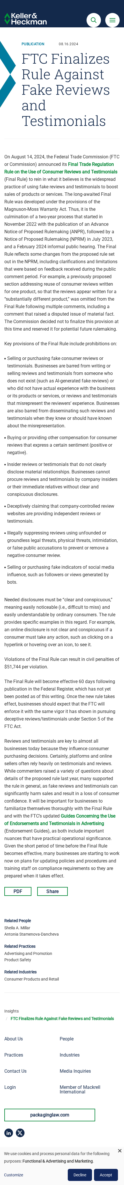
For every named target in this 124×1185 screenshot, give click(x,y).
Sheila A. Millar (17, 928)
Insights (11, 1011)
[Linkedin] (8, 1133)
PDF (18, 891)
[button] (94, 20)
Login (10, 1087)
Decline (80, 1175)
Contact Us (15, 1071)
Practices (13, 1055)
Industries (70, 1055)
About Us (13, 1039)
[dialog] (62, 1166)
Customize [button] (13, 1175)
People (67, 1039)
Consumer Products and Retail (31, 979)
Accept (106, 1175)
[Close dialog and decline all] (119, 1150)
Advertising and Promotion (28, 953)
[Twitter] (20, 1133)
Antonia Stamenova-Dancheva (31, 934)
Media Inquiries (75, 1071)
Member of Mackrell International (80, 1089)
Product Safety (17, 960)
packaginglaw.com (49, 1115)
